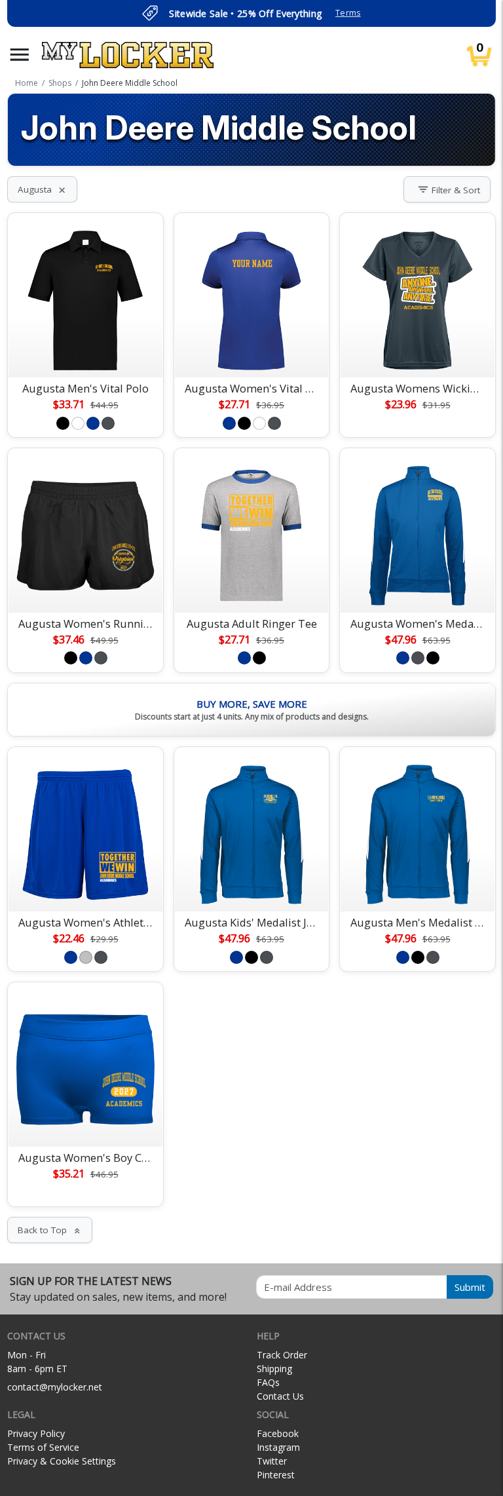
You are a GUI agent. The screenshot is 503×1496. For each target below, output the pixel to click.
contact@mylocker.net (54, 1387)
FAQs (268, 1382)
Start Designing (86, 351)
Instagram (278, 1447)
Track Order (282, 1355)
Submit (470, 1287)
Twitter (272, 1461)
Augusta (42, 189)
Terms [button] (347, 12)
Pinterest (276, 1474)
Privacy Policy (36, 1433)
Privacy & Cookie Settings (61, 1461)
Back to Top (50, 1230)
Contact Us (280, 1396)
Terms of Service (43, 1447)
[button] (19, 54)
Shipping (274, 1368)
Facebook (278, 1433)
